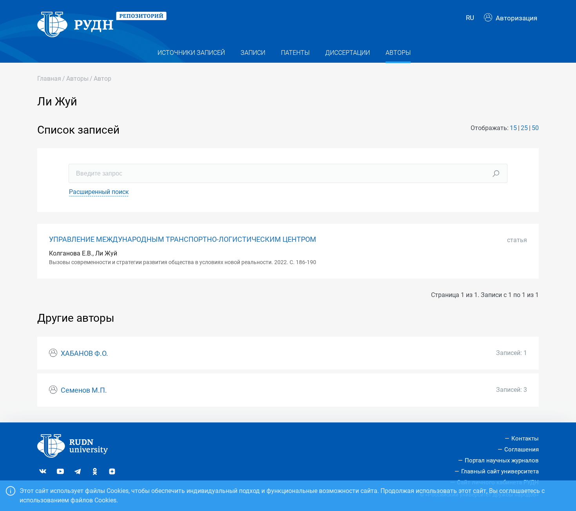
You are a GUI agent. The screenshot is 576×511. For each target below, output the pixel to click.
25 (524, 128)
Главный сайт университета (500, 471)
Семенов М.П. (84, 390)
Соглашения (521, 449)
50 (535, 128)
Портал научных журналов (502, 460)
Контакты (525, 438)
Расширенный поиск (99, 192)
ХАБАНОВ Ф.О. (84, 353)
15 (513, 128)
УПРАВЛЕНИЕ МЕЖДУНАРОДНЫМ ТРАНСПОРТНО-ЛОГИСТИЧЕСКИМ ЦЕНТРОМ (182, 239)
